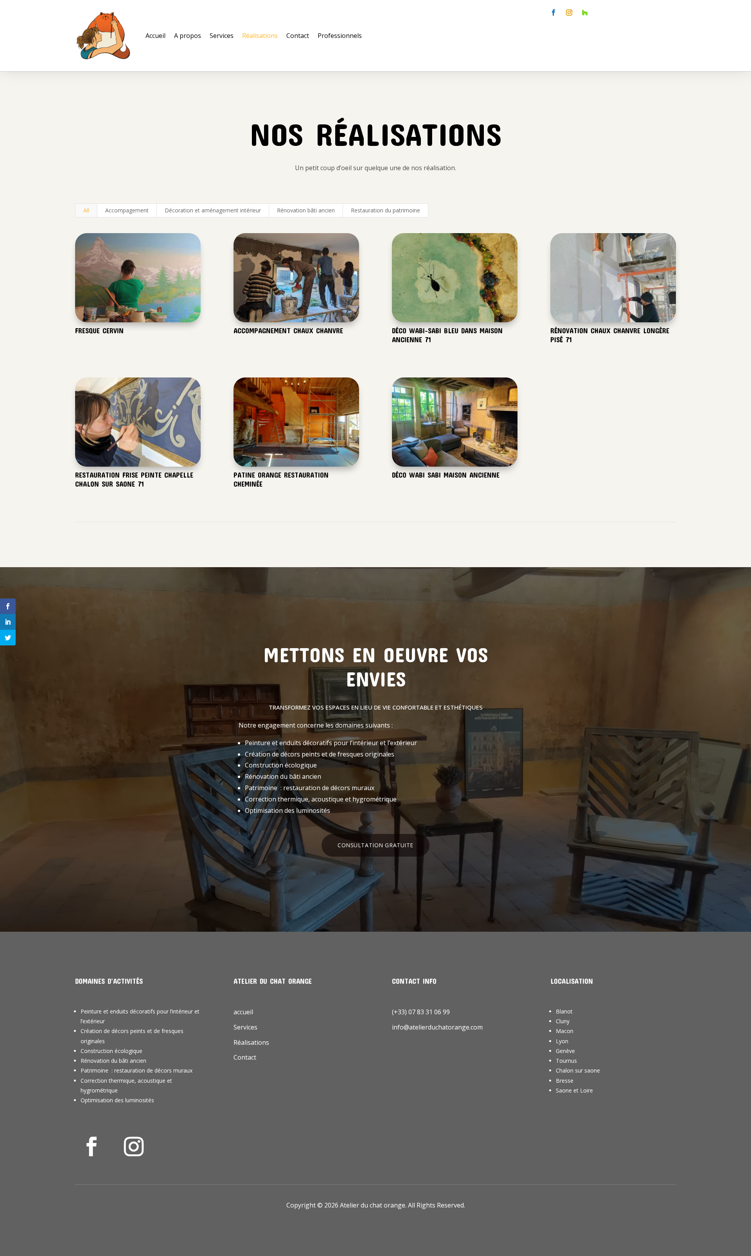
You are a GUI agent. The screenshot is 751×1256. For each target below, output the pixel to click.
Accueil (155, 35)
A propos (187, 35)
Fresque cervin (99, 330)
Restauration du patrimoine (385, 210)
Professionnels (340, 35)
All (86, 210)
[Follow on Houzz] (585, 12)
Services (222, 35)
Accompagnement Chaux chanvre (288, 330)
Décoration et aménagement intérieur (213, 210)
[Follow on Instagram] (569, 12)
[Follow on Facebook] (553, 12)
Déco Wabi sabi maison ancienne (445, 475)
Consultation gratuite (375, 845)
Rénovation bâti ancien (306, 210)
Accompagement (127, 210)
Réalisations (260, 35)
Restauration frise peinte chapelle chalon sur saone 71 (134, 479)
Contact (297, 35)
